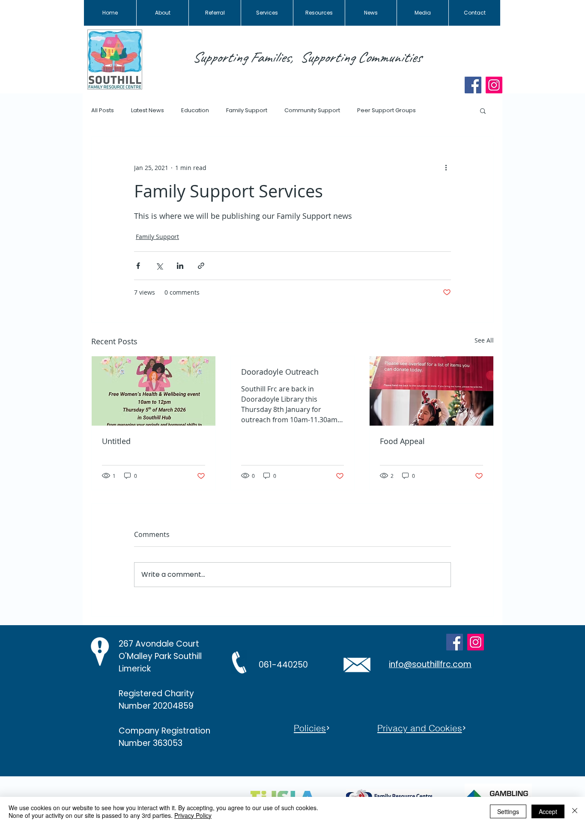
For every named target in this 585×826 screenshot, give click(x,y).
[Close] (575, 811)
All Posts (102, 110)
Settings (508, 811)
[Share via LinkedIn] (180, 266)
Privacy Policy (193, 815)
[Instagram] (494, 85)
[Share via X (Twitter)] (159, 266)
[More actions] (446, 167)
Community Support (312, 110)
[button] (483, 110)
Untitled (116, 441)
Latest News (147, 110)
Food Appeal (402, 441)
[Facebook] (473, 85)
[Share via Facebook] (138, 266)
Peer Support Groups (386, 110)
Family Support (246, 110)
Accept (548, 811)
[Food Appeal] (431, 391)
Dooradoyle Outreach (280, 372)
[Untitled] (153, 391)
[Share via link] (201, 266)
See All (484, 340)
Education (195, 110)
